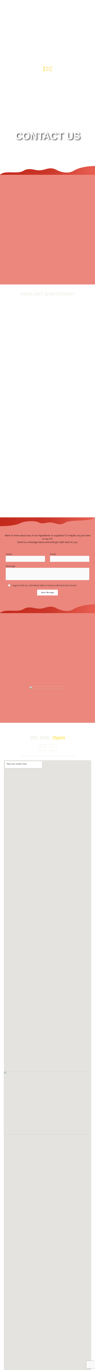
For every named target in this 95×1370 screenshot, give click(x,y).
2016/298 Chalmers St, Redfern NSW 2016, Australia (47, 756)
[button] (88, 69)
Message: (11, 566)
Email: (53, 554)
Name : (9, 554)
